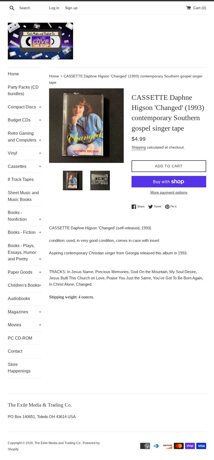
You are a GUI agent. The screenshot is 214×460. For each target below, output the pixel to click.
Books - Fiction (24, 232)
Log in (54, 8)
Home (13, 74)
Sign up (71, 8)
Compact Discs (24, 107)
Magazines (24, 312)
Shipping (139, 147)
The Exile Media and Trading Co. (57, 443)
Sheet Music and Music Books (23, 196)
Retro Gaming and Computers (24, 136)
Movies (24, 325)
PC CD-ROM (20, 338)
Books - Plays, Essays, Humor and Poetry (24, 252)
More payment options (168, 192)
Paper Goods (24, 272)
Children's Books (24, 285)
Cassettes (24, 166)
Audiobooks (19, 298)
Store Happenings (19, 367)
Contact (15, 351)
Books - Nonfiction (24, 216)
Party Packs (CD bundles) (23, 90)
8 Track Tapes (21, 179)
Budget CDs (24, 120)
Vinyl (24, 153)
